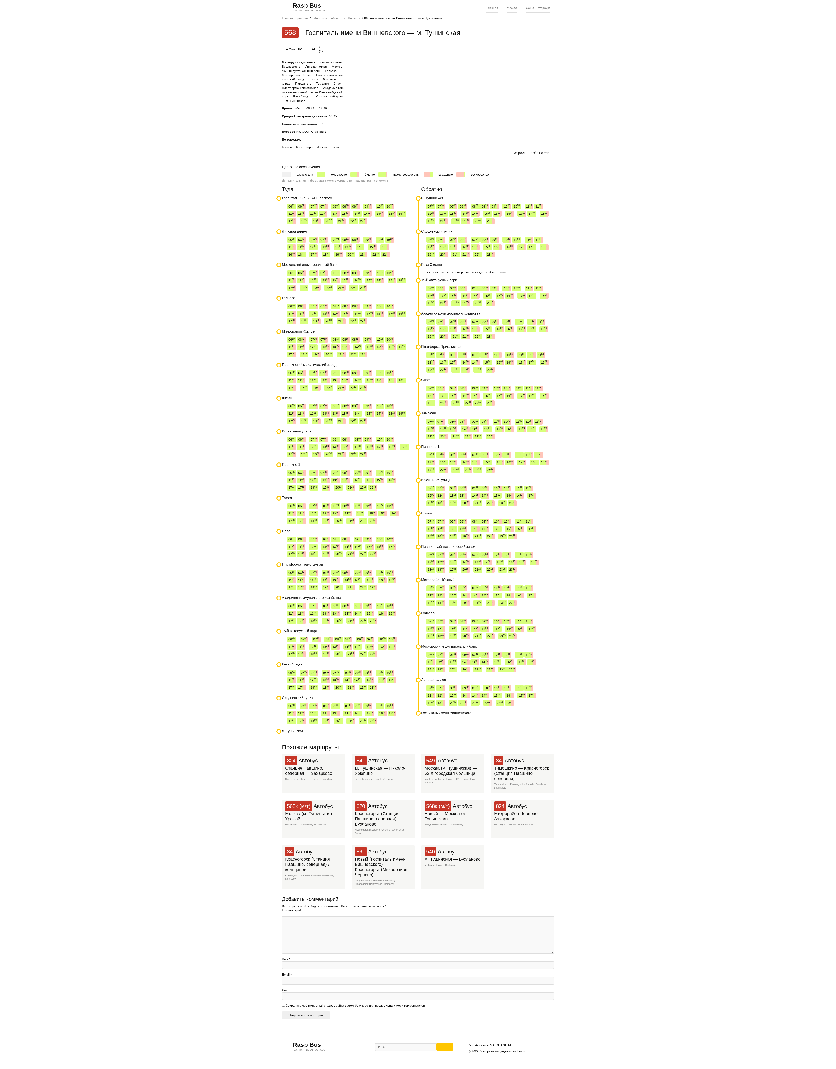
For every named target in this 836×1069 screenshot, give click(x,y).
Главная (492, 8)
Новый (352, 18)
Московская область (328, 18)
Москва (512, 8)
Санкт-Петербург (538, 8)
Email (287, 974)
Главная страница (295, 18)
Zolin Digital (500, 1045)
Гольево (287, 147)
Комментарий (292, 910)
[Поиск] (444, 1047)
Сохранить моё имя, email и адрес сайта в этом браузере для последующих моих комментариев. (356, 1005)
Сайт (285, 990)
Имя (286, 959)
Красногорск (305, 147)
